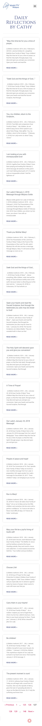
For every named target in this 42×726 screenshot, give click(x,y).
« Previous (9, 705)
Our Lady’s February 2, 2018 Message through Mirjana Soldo (19, 193)
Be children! (11, 638)
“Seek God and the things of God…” (20, 79)
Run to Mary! (11, 494)
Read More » (11, 68)
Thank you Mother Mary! (16, 232)
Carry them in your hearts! (17, 603)
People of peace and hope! (17, 459)
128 (10, 711)
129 (15, 711)
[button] (35, 6)
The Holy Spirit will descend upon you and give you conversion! (20, 349)
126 (29, 705)
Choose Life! (11, 567)
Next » (31, 711)
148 (24, 711)
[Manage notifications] (29, 721)
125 (24, 705)
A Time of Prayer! (13, 385)
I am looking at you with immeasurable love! (16, 155)
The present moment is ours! (18, 673)
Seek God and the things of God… (20, 267)
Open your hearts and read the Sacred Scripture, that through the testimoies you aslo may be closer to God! (20, 306)
